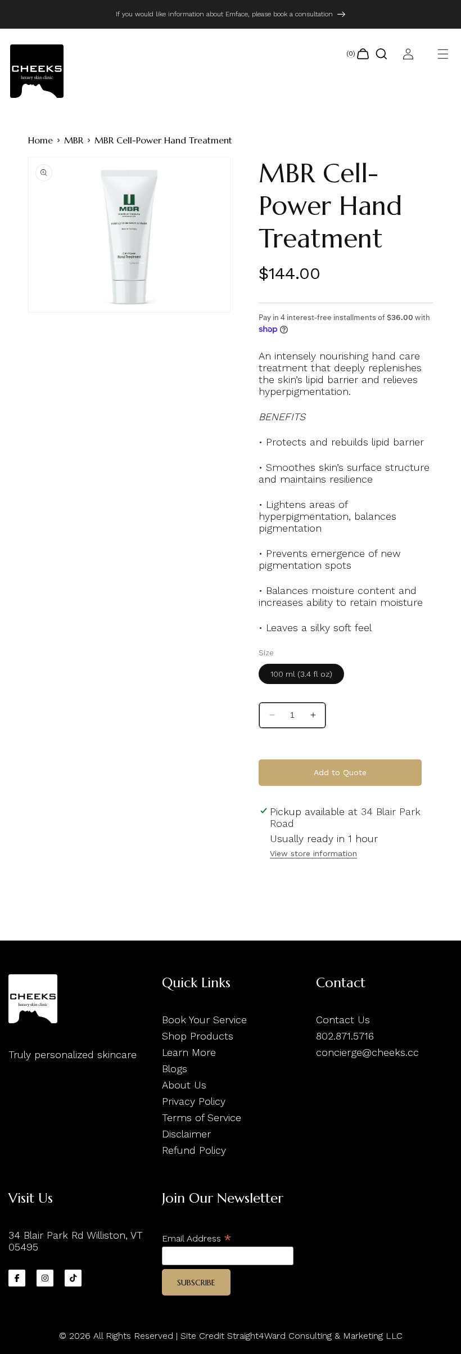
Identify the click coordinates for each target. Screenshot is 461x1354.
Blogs (174, 1068)
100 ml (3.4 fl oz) (301, 673)
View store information (313, 853)
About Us (184, 1085)
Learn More (189, 1052)
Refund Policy (194, 1150)
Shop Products (197, 1036)
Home (40, 140)
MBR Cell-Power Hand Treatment (163, 140)
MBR (73, 140)
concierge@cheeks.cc (367, 1052)
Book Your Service (204, 1019)
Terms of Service (201, 1117)
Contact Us (343, 1019)
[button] (443, 54)
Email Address (197, 1238)
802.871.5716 (345, 1036)
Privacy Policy (193, 1101)
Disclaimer (186, 1134)
